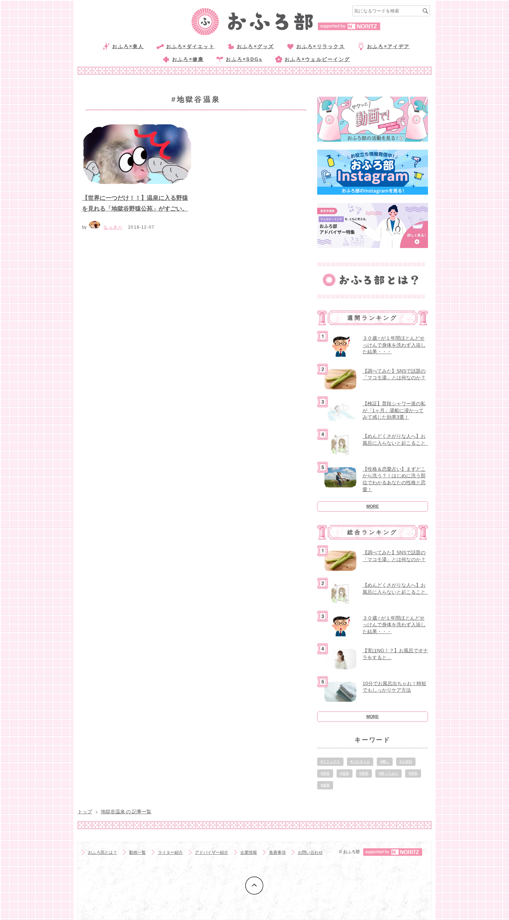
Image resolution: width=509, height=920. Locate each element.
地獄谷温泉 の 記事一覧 (126, 811)
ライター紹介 (170, 852)
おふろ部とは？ (102, 852)
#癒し (384, 761)
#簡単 (413, 773)
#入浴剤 (406, 761)
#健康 (325, 785)
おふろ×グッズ (255, 46)
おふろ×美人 (128, 46)
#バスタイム (360, 761)
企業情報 (248, 852)
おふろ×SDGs (244, 59)
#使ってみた (388, 773)
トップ (85, 811)
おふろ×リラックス (320, 46)
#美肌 (363, 773)
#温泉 (344, 773)
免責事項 (277, 852)
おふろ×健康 (188, 59)
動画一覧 (137, 852)
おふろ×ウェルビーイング (317, 59)
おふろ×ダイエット (190, 46)
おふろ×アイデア (388, 46)
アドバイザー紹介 (211, 852)
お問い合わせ (310, 852)
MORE (372, 506)
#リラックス (330, 761)
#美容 (325, 773)
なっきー (113, 227)
